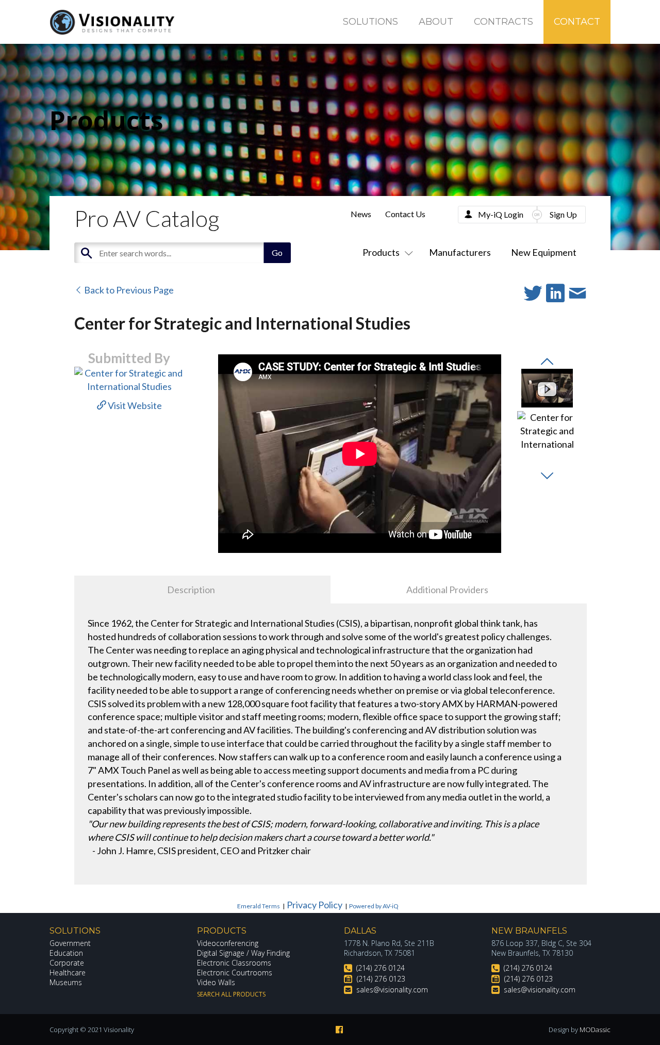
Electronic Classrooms (234, 963)
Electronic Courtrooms (234, 972)
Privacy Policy (314, 904)
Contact (577, 21)
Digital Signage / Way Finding (243, 953)
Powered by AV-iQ (374, 906)
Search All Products (231, 994)
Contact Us (405, 214)
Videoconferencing (227, 943)
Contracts (503, 21)
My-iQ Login (500, 214)
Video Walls (216, 982)
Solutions (370, 21)
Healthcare (68, 972)
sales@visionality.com (392, 989)
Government (70, 943)
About (436, 21)
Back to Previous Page (128, 290)
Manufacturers (460, 252)
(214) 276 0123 (381, 979)
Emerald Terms (258, 906)
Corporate (67, 963)
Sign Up (563, 214)
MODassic (595, 1029)
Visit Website (134, 405)
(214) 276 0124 (380, 968)
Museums (66, 982)
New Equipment (543, 252)
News (361, 214)
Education (66, 953)
